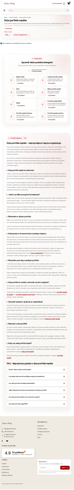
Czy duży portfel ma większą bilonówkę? (22, 383)
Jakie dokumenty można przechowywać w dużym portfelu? (28, 390)
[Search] (67, 10)
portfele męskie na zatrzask (25, 294)
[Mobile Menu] (4, 10)
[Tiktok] (12, 441)
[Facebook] (2, 441)
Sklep (5, 17)
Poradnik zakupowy (16, 138)
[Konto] (64, 3)
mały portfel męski (28, 351)
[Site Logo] (9, 3)
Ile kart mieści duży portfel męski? (20, 369)
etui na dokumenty (37, 253)
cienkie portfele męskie (52, 319)
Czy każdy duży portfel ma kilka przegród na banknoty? (27, 376)
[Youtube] (7, 441)
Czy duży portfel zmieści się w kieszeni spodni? (24, 397)
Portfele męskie (13, 17)
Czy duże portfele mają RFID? (18, 404)
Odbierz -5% (64, 467)
